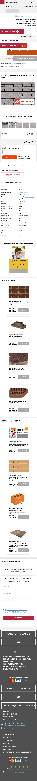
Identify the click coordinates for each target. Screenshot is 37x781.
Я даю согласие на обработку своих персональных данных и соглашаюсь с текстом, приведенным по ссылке (17, 611)
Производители (10, 714)
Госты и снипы (9, 746)
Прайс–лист (8, 717)
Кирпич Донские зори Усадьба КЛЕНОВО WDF (16, 368)
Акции (6, 711)
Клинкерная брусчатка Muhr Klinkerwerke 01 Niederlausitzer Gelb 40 (18, 479)
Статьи (6, 743)
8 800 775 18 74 (30, 7)
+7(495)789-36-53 (15, 664)
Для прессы (8, 741)
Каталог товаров (18, 633)
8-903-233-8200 (18, 265)
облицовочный (29, 197)
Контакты (7, 749)
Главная (3, 63)
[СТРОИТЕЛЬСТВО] (22, 66)
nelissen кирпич (23, 192)
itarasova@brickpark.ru (19, 267)
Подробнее (18, 296)
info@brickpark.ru (18, 666)
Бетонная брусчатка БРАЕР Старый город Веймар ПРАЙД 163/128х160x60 (18, 545)
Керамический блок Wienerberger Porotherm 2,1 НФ (17, 512)
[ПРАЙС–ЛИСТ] (30, 55)
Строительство (9, 720)
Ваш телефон (7, 593)
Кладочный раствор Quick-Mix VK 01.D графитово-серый (18, 444)
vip (24, 45)
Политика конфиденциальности (17, 752)
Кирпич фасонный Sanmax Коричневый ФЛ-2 (17, 402)
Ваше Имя (6, 586)
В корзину (9, 157)
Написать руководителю (10, 40)
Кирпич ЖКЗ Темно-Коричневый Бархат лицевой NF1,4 (18, 303)
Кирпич (9, 63)
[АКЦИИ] (14, 55)
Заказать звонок (20, 271)
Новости (7, 738)
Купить (24, 310)
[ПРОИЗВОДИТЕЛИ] (22, 55)
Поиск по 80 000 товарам (25, 58)
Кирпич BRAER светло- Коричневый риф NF (16, 335)
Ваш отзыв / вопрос (8, 601)
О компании (8, 735)
